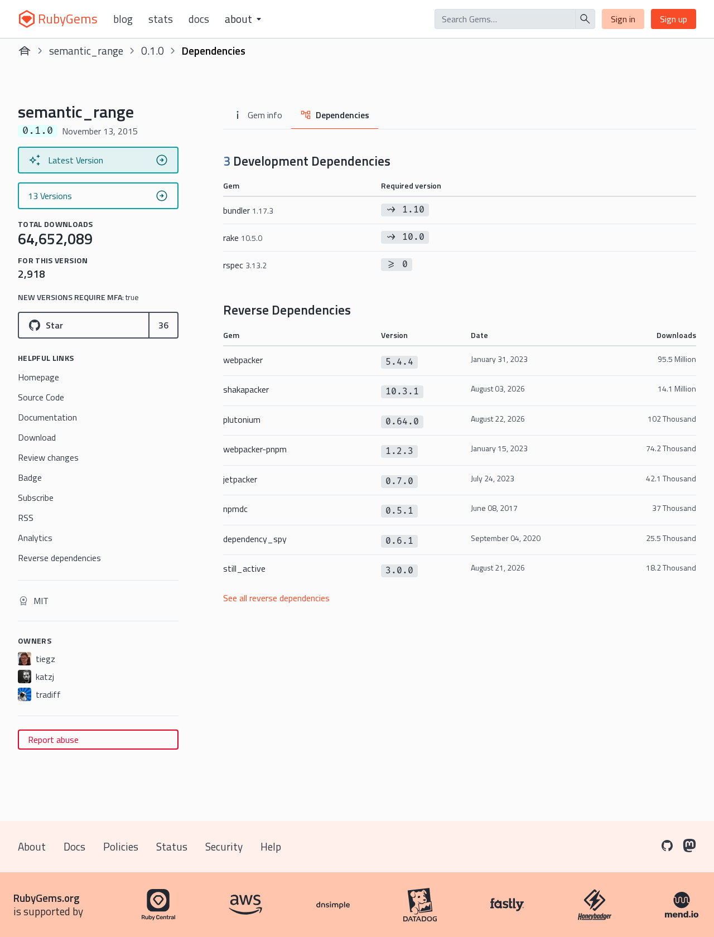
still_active (244, 568)
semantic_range (86, 50)
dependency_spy (255, 538)
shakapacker (246, 389)
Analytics (35, 537)
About (32, 846)
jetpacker (240, 479)
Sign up (673, 19)
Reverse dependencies (59, 557)
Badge (30, 477)
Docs (199, 19)
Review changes (48, 457)
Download (37, 437)
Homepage (38, 377)
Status (171, 846)
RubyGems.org (46, 898)
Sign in (623, 19)
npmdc (235, 508)
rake (242, 237)
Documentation (47, 417)
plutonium (241, 419)
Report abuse (53, 739)
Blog (123, 19)
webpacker (243, 359)
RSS (25, 517)
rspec (245, 265)
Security (224, 846)
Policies (120, 846)
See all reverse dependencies (276, 598)
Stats (160, 19)
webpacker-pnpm (255, 449)
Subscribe (36, 497)
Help (270, 846)
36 (163, 325)
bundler (248, 210)
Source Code (41, 397)
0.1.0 (152, 50)
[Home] (24, 51)
